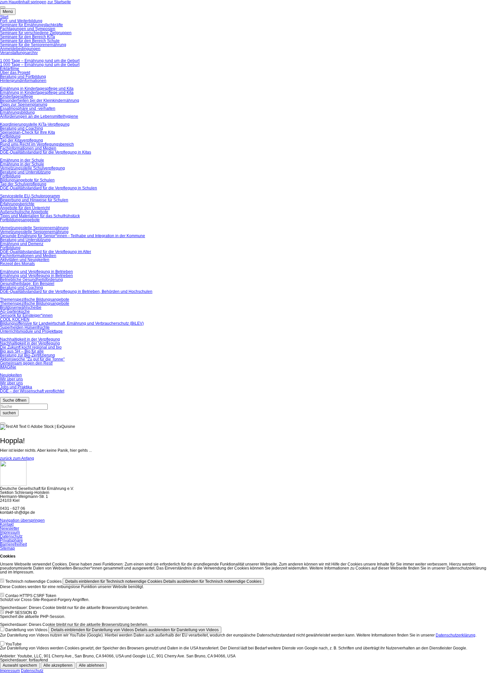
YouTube (13, 644)
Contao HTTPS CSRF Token (30, 595)
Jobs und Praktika (16, 387)
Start (4, 17)
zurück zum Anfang (17, 458)
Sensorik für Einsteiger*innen (26, 315)
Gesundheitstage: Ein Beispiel (27, 283)
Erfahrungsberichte (17, 204)
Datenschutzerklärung (455, 635)
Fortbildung (10, 136)
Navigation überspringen (22, 520)
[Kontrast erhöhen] (2, 7)
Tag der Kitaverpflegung (21, 140)
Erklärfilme (9, 68)
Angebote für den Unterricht (25, 208)
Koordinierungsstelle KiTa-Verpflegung (35, 124)
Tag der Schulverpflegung (23, 184)
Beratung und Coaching (21, 128)
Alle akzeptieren (58, 665)
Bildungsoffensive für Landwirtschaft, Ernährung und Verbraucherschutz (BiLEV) (72, 323)
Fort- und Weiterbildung (21, 21)
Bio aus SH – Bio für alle (22, 351)
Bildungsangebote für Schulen (27, 180)
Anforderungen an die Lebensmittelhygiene (39, 116)
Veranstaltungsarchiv (19, 52)
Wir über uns (11, 379)
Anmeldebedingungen (20, 48)
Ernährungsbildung (17, 112)
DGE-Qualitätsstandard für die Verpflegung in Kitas (45, 152)
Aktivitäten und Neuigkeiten (24, 259)
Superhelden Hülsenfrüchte (25, 327)
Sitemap (7, 548)
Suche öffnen (15, 400)
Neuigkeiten (11, 375)
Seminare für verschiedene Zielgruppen (36, 33)
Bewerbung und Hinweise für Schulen (34, 200)
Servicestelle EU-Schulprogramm (30, 196)
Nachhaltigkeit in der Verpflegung (30, 339)
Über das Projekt (15, 72)
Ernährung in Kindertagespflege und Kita (37, 88)
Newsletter (9, 528)
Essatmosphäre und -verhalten (27, 108)
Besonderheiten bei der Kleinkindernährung (39, 100)
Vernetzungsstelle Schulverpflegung (32, 168)
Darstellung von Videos (26, 630)
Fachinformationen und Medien (28, 148)
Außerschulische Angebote (24, 212)
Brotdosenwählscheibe (20, 307)
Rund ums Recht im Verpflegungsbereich (37, 144)
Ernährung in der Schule (22, 160)
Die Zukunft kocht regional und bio (31, 347)
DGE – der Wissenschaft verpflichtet (32, 391)
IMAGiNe (8, 367)
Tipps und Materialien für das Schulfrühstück (40, 216)
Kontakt (7, 524)
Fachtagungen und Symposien (27, 29)
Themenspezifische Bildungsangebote (34, 299)
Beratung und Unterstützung (25, 172)
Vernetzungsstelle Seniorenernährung (34, 228)
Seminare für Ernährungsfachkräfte (31, 25)
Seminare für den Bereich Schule (30, 40)
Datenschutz (11, 536)
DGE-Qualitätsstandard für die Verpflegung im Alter (45, 251)
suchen (9, 413)
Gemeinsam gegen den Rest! (26, 363)
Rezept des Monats (17, 263)
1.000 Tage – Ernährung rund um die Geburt (40, 60)
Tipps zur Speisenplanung (23, 104)
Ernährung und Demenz (21, 243)
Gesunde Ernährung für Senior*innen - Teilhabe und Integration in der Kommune (72, 236)
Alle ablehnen (91, 665)
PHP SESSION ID (21, 612)
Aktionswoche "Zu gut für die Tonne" (32, 359)
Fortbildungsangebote (20, 220)
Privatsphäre (11, 540)
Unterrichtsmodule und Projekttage (31, 331)
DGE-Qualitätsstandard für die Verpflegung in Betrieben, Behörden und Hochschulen (76, 291)
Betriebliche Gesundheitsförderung (31, 279)
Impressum (10, 532)
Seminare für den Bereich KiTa (27, 36)
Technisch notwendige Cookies (33, 581)
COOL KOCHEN (14, 319)
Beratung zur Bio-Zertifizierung (27, 355)
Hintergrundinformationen (23, 80)
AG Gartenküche (15, 311)
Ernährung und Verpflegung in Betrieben (36, 271)
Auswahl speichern (20, 665)
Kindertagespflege (16, 96)
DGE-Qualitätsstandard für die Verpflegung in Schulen (48, 188)
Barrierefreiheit (13, 544)
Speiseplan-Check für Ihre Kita (27, 132)
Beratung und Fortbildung (23, 76)
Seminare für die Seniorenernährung (33, 44)
